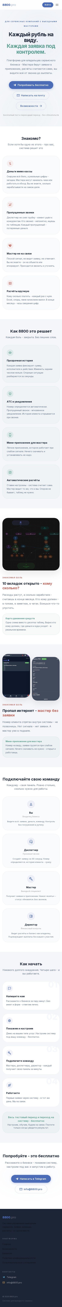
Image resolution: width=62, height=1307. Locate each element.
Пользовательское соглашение (19, 1262)
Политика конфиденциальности (19, 1258)
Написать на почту (33, 95)
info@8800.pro (33, 1189)
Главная (6, 1244)
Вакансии (7, 1253)
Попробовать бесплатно (33, 85)
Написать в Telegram (33, 1178)
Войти (48, 5)
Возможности (29, 105)
